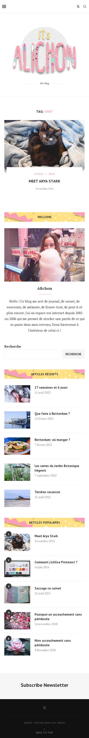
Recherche (12, 346)
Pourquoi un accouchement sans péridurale (58, 616)
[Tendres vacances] (17, 498)
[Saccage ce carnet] (17, 594)
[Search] (85, 6)
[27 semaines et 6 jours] (17, 393)
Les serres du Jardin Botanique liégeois (57, 468)
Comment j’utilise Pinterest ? (56, 562)
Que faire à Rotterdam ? (52, 414)
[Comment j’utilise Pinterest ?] (17, 568)
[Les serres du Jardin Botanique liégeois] (17, 472)
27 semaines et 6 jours (51, 387)
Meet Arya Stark (44, 181)
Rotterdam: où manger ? (52, 440)
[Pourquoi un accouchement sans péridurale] (17, 620)
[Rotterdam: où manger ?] (17, 446)
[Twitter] (78, 6)
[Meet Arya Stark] (44, 147)
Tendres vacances (47, 492)
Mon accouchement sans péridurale (53, 642)
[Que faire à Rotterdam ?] (17, 420)
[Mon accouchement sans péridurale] (17, 647)
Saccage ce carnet (48, 588)
